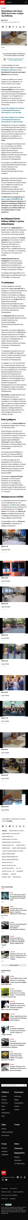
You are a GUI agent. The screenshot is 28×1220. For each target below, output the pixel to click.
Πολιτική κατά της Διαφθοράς (9, 1195)
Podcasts (18, 1148)
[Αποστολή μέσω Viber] (13, 26)
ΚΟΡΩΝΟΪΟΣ (19, 871)
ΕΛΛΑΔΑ (3, 8)
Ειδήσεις (9, 2)
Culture (3, 1129)
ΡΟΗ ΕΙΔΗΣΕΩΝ (7, 887)
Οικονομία (18, 1092)
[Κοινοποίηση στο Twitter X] (6, 26)
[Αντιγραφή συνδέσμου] (23, 26)
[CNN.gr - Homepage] (2, 2)
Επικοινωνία (4, 1198)
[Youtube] (6, 1180)
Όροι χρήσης (4, 1188)
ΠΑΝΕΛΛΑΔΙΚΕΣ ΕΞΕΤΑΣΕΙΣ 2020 (11, 842)
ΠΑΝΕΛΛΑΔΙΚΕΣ (20, 845)
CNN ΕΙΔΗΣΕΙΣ (17, 877)
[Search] (24, 1085)
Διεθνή (16, 1109)
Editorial (4, 1148)
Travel (17, 1125)
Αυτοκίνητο (5, 1135)
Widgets (17, 1157)
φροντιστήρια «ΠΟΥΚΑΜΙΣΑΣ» (11, 199)
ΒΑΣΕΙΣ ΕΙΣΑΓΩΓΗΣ (7, 862)
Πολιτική (4, 1103)
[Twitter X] (21, 1177)
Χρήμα (16, 1100)
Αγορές (16, 1106)
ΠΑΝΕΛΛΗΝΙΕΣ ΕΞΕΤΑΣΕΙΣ (16, 830)
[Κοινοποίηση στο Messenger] (9, 26)
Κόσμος (4, 1100)
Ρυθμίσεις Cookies (6, 1192)
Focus (4, 1144)
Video (16, 1144)
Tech (3, 1109)
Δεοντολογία (13, 1188)
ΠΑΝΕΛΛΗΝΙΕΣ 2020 (7, 836)
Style (3, 1125)
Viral (2, 1116)
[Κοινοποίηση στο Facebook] (2, 26)
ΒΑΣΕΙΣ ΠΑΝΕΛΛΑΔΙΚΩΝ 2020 (10, 859)
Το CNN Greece (19, 1163)
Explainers (4, 1154)
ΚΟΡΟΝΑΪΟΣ (5, 874)
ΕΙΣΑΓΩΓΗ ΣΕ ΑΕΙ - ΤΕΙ (8, 871)
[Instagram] (3, 1180)
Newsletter (17, 1160)
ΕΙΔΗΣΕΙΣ (13, 874)
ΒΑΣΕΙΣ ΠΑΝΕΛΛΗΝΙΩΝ (8, 854)
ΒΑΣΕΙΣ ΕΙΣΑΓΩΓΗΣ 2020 (9, 865)
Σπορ (3, 1106)
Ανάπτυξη (17, 1096)
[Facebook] (18, 1177)
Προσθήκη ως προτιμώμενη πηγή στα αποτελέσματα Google (15, 59)
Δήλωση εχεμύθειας (18, 1192)
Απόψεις (4, 1151)
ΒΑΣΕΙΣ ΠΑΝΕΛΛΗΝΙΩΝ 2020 (10, 856)
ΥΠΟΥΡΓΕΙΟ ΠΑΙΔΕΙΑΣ (8, 868)
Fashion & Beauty (7, 1132)
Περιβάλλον (5, 1113)
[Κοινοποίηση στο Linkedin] (20, 26)
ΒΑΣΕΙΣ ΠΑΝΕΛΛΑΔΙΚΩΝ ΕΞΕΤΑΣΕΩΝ (13, 851)
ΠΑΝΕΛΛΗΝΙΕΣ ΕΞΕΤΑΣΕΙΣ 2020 (11, 833)
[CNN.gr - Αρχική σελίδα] (3, 1173)
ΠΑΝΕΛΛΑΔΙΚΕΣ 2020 (8, 845)
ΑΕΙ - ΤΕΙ (18, 868)
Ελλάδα (4, 1096)
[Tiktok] (25, 1177)
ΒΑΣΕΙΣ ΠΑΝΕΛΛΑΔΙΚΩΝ (19, 848)
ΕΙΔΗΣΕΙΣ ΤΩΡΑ (6, 877)
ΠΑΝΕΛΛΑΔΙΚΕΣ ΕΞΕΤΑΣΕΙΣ (9, 839)
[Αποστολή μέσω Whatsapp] (16, 26)
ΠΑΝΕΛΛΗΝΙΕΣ (6, 848)
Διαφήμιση (12, 1198)
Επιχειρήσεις (18, 1103)
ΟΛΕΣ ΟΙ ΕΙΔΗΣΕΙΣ (14, 965)
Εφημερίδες (19, 1153)
